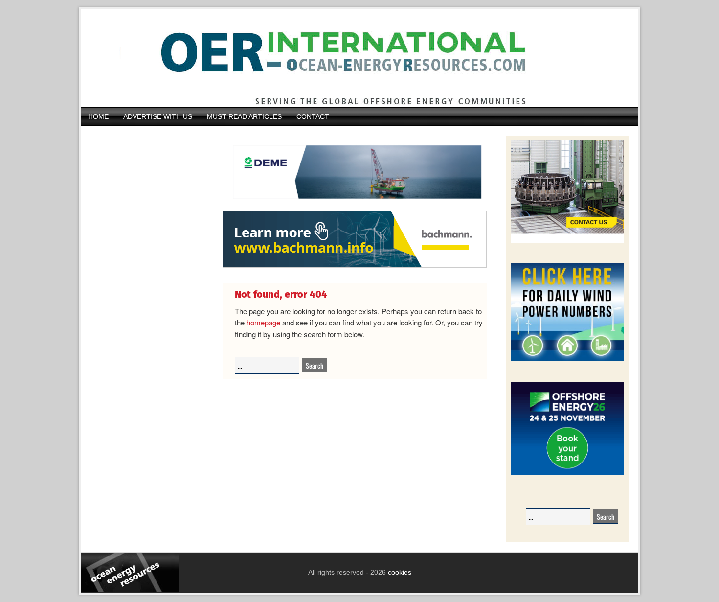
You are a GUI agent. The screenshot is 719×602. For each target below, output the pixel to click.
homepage (263, 322)
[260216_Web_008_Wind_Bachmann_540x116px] (355, 266)
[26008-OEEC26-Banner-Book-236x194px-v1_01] (567, 473)
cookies (398, 572)
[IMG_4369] (355, 206)
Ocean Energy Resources (352, 58)
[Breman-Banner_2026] (567, 241)
